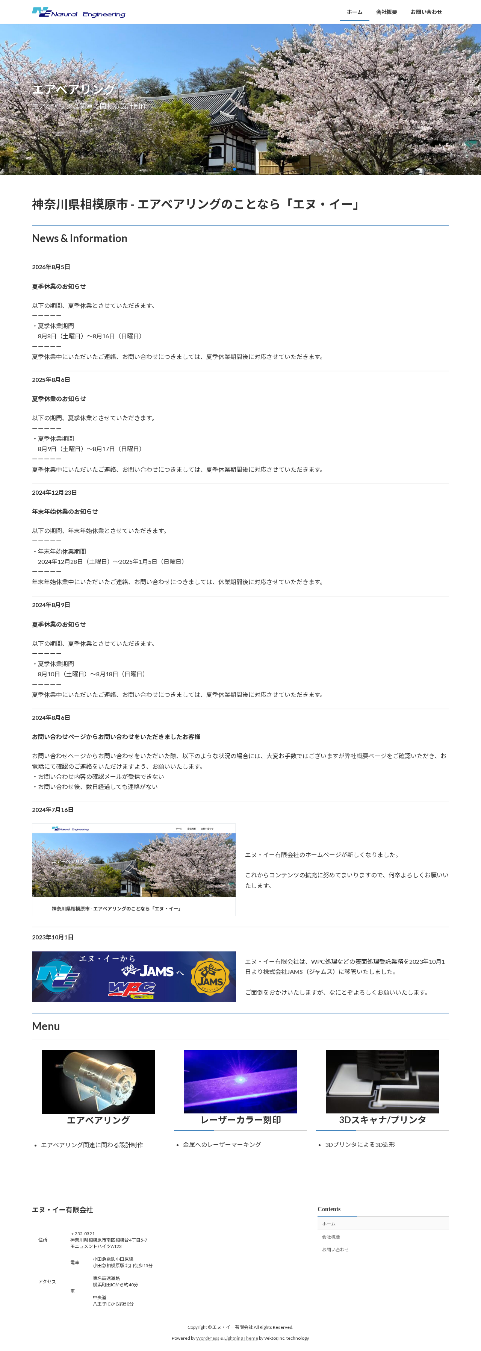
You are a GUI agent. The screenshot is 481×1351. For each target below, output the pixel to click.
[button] (234, 169)
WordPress (207, 1338)
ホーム (329, 1224)
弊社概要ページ (366, 755)
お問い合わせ (335, 1250)
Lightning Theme (241, 1338)
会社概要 (331, 1237)
